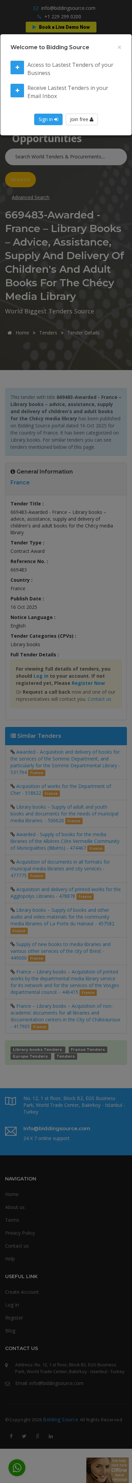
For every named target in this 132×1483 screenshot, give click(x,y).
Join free (80, 119)
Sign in (46, 119)
